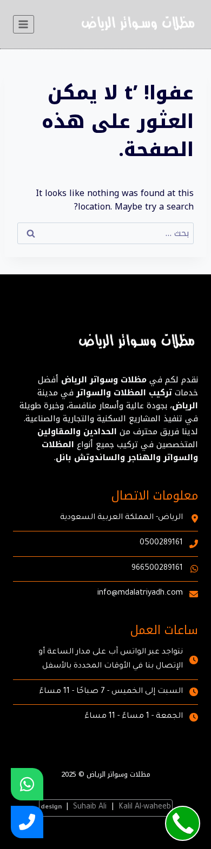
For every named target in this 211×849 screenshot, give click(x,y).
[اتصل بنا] (27, 822)
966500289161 (157, 568)
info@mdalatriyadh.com (140, 593)
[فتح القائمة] (23, 24)
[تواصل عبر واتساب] (27, 784)
